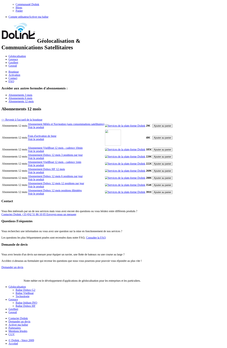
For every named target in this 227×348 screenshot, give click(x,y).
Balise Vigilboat (25, 293)
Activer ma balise (38, 16)
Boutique (14, 71)
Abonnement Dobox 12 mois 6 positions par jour (55, 176)
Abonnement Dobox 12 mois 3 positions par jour (55, 154)
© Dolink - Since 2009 (21, 340)
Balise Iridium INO (26, 302)
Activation (14, 74)
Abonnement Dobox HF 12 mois (46, 169)
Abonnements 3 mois (20, 94)
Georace (13, 59)
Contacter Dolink (18, 318)
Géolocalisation (17, 56)
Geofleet (13, 62)
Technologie (22, 296)
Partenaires (15, 327)
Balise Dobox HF (25, 305)
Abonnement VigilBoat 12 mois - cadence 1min (54, 162)
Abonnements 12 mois (21, 101)
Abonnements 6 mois (20, 98)
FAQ (11, 81)
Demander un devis (19, 321)
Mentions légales (18, 331)
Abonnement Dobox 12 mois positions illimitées (55, 190)
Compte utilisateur (19, 16)
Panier (19, 10)
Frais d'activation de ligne (42, 135)
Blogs (19, 7)
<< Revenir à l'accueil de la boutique (21, 119)
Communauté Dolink (27, 4)
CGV (12, 334)
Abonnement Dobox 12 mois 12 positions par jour (56, 183)
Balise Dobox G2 (25, 289)
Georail (13, 65)
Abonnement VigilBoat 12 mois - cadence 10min (55, 147)
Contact (13, 78)
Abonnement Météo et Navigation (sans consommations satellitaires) (66, 124)
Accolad (13, 343)
